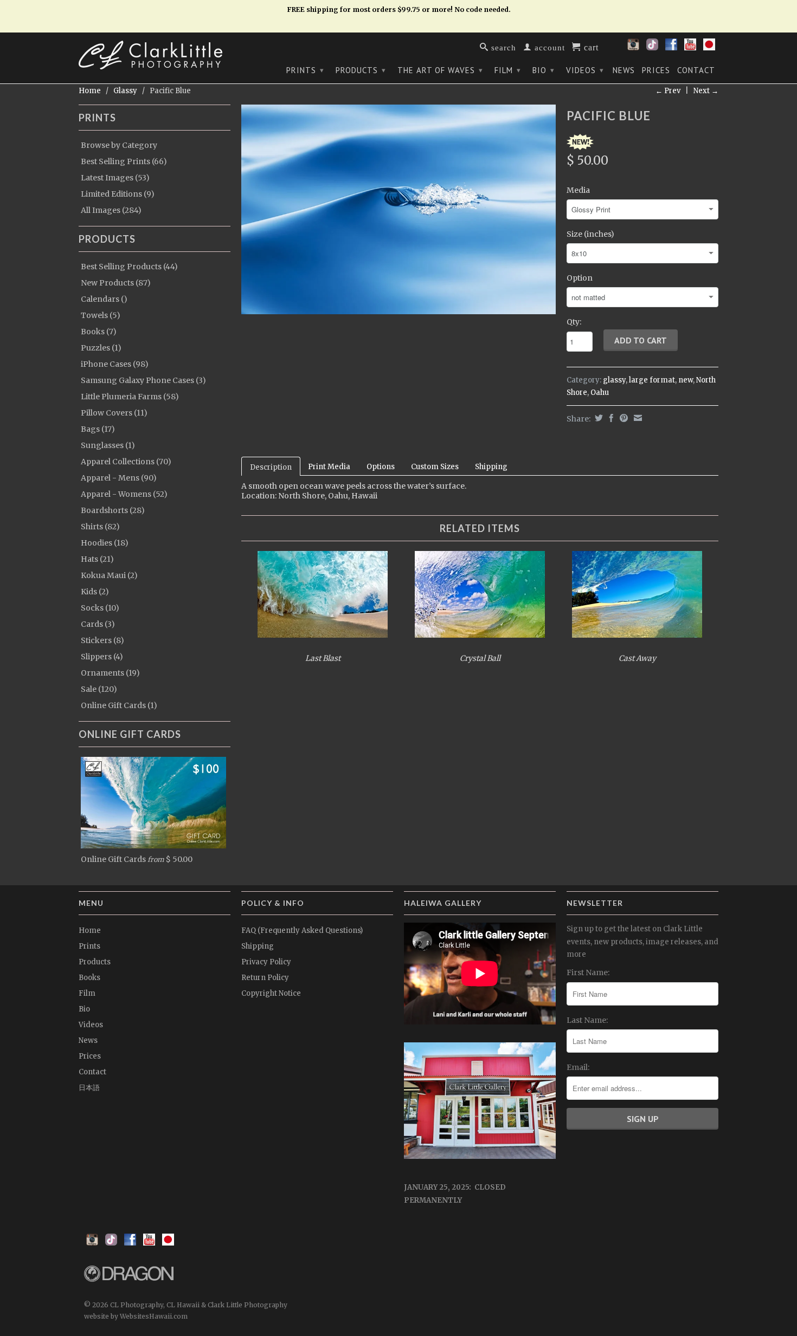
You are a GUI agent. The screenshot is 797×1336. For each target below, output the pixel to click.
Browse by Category (119, 145)
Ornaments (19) (110, 673)
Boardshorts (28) (113, 510)
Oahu (599, 392)
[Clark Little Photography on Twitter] (652, 47)
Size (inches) (590, 234)
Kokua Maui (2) (109, 575)
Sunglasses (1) (108, 445)
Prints (305, 70)
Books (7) (99, 331)
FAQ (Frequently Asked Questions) (302, 930)
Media (578, 190)
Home (90, 930)
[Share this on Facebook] (610, 418)
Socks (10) (100, 608)
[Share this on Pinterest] (622, 418)
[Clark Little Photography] (154, 55)
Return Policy (265, 977)
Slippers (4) (102, 656)
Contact (696, 70)
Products (361, 70)
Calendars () (104, 299)
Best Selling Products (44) (129, 266)
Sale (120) (99, 689)
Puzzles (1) (101, 348)
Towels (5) (100, 315)
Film (507, 70)
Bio (543, 70)
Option (580, 278)
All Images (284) (111, 210)
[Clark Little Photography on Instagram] (633, 47)
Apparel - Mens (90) (119, 478)
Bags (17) (98, 429)
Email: (578, 1067)
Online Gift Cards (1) (119, 705)
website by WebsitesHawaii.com (136, 1316)
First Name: (588, 972)
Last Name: (587, 1020)
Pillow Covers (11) (114, 413)
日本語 (89, 1087)
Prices (656, 70)
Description (271, 467)
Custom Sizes (435, 466)
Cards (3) (98, 624)
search (502, 47)
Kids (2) (95, 591)
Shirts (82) (100, 526)
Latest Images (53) (115, 178)
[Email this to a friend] (636, 418)
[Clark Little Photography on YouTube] (690, 47)
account (548, 47)
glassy (614, 380)
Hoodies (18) (104, 543)
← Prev (667, 90)
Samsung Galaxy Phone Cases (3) (143, 380)
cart (590, 46)
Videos (585, 70)
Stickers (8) (102, 640)
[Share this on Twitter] (597, 418)
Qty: (574, 322)
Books (89, 977)
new (685, 380)
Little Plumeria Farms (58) (130, 396)
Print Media (329, 466)
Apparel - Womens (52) (124, 494)
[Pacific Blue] (398, 209)
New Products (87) (116, 283)
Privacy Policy (266, 962)
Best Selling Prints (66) (124, 161)
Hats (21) (97, 559)
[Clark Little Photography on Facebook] (671, 47)
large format (652, 380)
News (624, 70)
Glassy (125, 90)
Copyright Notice (271, 993)
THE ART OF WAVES (440, 70)
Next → (705, 90)
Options (381, 466)
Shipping (491, 466)
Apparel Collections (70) (126, 461)
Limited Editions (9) (118, 194)
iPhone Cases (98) (115, 364)
